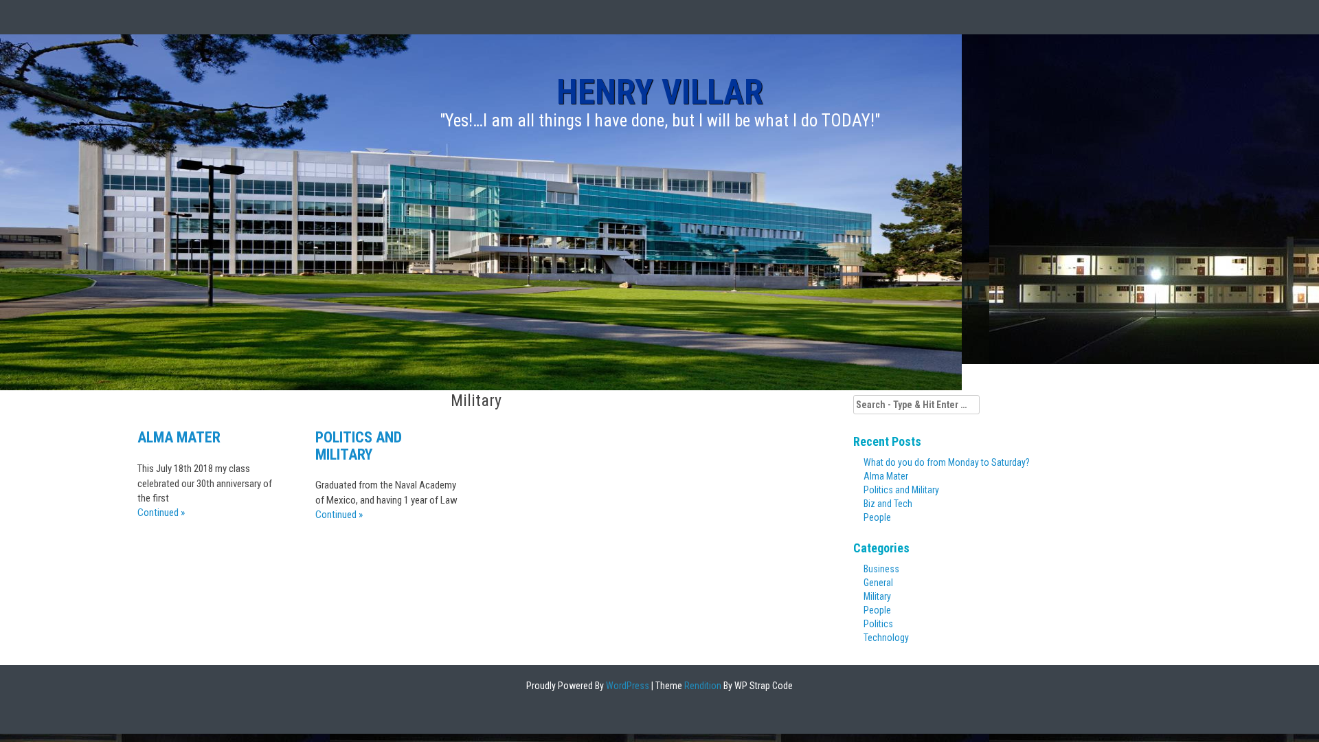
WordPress (626, 685)
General (878, 582)
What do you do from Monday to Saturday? (947, 462)
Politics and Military (358, 445)
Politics (878, 623)
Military (877, 596)
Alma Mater (179, 437)
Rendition (701, 685)
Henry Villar (659, 92)
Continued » (161, 512)
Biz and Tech (888, 503)
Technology (886, 637)
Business (881, 568)
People (877, 517)
